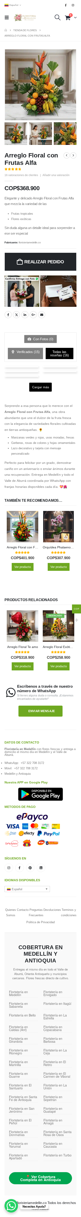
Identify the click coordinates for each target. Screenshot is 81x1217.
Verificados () (28, 352)
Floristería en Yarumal (18, 1145)
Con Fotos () (42, 339)
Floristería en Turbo (57, 1155)
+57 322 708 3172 (32, 763)
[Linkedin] (41, 868)
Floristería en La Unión (55, 1086)
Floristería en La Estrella (55, 1016)
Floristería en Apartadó (18, 1156)
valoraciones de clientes (21, 175)
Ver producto (22, 567)
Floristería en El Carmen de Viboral (56, 1075)
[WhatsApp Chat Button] (11, 1206)
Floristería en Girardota (18, 1040)
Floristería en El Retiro (54, 1063)
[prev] (66, 155)
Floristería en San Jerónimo (21, 1110)
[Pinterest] (30, 868)
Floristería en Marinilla (18, 1063)
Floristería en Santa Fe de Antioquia (23, 1098)
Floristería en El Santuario (20, 1086)
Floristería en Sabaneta (18, 1005)
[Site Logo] (25, 17)
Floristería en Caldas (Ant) (18, 1028)
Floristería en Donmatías (18, 1133)
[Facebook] (66, 5)
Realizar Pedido (44, 261)
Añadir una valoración (56, 175)
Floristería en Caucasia (52, 1145)
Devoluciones (52, 910)
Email (41, 314)
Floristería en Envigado (52, 993)
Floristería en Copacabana (52, 1028)
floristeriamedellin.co (30, 242)
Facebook (8, 314)
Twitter (16, 314)
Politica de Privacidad (40, 922)
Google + (33, 314)
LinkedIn (25, 314)
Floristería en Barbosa (52, 1040)
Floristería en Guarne (18, 1075)
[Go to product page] (22, 526)
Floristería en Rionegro (18, 1051)
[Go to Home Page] (5, 30)
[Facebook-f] (19, 868)
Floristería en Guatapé (52, 1110)
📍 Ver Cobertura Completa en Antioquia (40, 1178)
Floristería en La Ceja (55, 1051)
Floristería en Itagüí (57, 1003)
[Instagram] (73, 5)
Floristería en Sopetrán (52, 1098)
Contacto (23, 910)
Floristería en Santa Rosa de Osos (57, 1133)
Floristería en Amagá (52, 1121)
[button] (8, 17)
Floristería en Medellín (18, 993)
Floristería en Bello (22, 1015)
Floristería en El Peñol (20, 1121)
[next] (73, 155)
